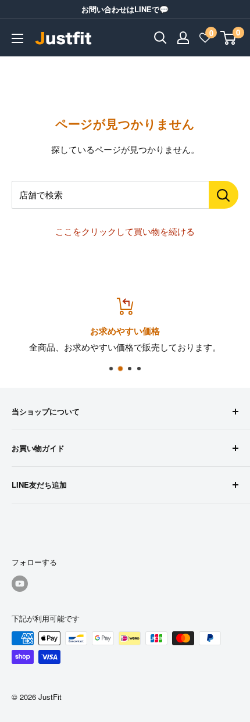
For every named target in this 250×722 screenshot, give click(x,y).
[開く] (160, 37)
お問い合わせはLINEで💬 (125, 9)
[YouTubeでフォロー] (20, 584)
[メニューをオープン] (17, 38)
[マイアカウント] (183, 37)
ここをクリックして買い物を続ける (125, 231)
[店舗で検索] (223, 195)
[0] (229, 38)
